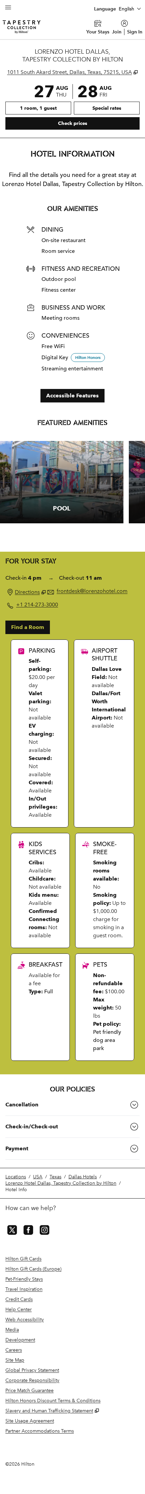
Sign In (134, 32)
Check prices (90, 123)
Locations (15, 1177)
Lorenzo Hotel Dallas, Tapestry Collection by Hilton (60, 1183)
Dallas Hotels (82, 1177)
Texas (55, 1177)
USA (37, 1177)
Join (116, 32)
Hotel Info (16, 1189)
